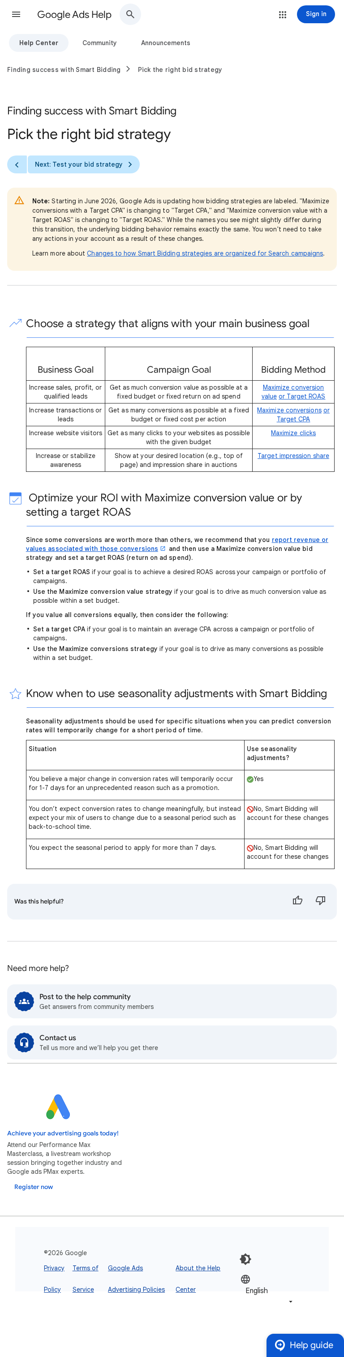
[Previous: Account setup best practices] (17, 164)
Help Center (38, 43)
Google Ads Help (74, 14)
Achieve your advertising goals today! (63, 1133)
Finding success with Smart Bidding (64, 70)
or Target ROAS (302, 396)
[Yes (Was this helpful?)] (297, 901)
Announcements (165, 43)
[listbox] (267, 1290)
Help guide (311, 1345)
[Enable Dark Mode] (245, 1259)
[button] (16, 14)
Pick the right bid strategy (180, 70)
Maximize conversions (289, 410)
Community (99, 43)
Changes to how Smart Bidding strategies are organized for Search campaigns (205, 253)
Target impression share (293, 456)
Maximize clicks (293, 433)
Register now (33, 1187)
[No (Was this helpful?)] (321, 901)
